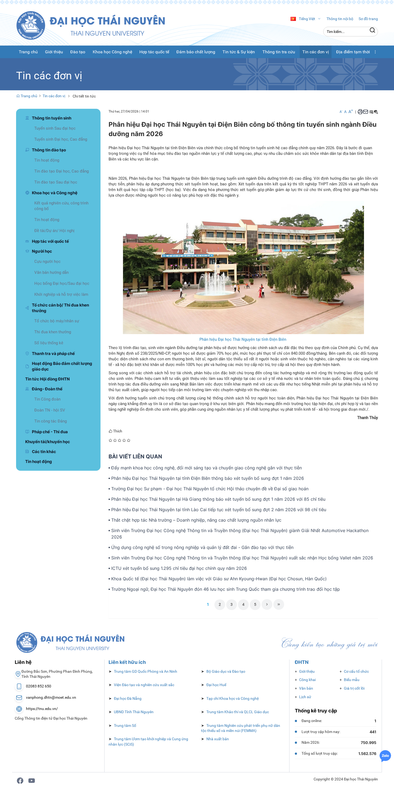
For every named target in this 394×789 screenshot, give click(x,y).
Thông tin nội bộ (339, 19)
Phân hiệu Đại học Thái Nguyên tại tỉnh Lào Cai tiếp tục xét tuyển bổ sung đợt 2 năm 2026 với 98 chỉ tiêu (218, 509)
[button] (375, 52)
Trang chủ (28, 96)
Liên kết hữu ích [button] (127, 662)
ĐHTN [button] (301, 662)
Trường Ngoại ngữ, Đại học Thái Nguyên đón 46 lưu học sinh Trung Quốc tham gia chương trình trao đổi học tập (225, 589)
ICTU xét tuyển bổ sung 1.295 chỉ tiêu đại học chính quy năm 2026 (179, 568)
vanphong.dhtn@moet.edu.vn (51, 697)
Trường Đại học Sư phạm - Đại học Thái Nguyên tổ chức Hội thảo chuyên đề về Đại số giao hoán (209, 488)
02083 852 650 (38, 686)
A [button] (341, 112)
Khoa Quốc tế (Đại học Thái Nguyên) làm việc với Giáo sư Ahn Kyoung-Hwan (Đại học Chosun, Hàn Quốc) (219, 578)
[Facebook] (20, 781)
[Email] (365, 111)
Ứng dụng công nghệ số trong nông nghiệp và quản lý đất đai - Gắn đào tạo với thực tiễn (202, 547)
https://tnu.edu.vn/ (42, 708)
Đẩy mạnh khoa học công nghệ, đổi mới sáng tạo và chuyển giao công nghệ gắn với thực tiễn (206, 467)
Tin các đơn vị (54, 96)
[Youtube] (32, 781)
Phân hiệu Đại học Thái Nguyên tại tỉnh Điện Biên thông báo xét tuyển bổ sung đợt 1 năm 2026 (207, 478)
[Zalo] (385, 756)
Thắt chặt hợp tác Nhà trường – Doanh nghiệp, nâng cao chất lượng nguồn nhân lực (196, 520)
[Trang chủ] (96, 25)
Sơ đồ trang (368, 19)
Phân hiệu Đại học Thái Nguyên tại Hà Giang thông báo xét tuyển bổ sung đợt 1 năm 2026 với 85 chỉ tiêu (218, 499)
